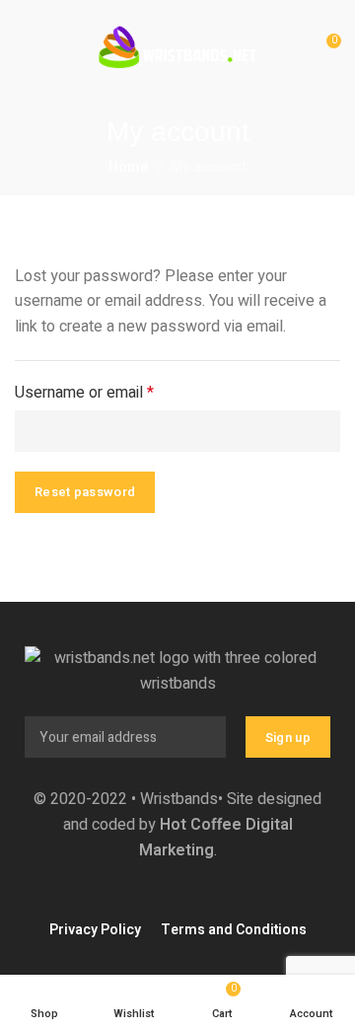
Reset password (85, 491)
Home (128, 167)
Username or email (114, 392)
